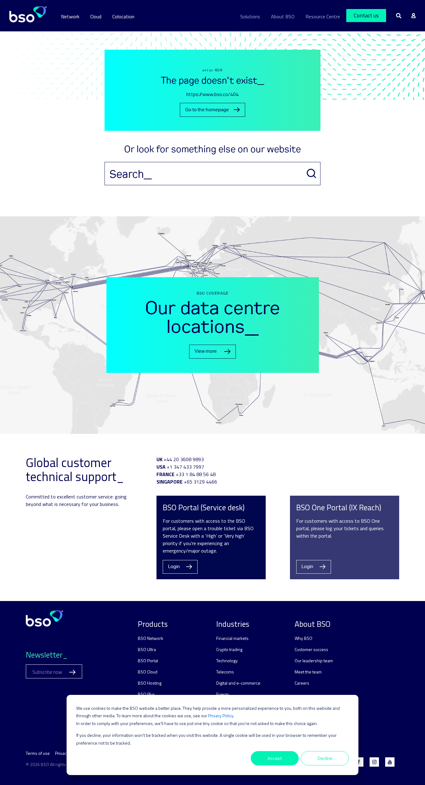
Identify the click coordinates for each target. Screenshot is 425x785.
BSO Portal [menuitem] (148, 660)
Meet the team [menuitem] (308, 671)
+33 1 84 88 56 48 (196, 474)
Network (70, 16)
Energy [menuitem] (222, 694)
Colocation (123, 16)
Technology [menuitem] (227, 660)
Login (174, 566)
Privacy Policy (220, 715)
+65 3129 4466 (200, 481)
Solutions (250, 16)
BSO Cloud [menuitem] (147, 671)
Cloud (95, 16)
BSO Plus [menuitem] (146, 694)
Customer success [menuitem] (311, 649)
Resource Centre (323, 16)
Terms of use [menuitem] (38, 753)
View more (205, 351)
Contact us (366, 15)
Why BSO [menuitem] (303, 638)
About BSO (283, 16)
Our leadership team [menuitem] (314, 660)
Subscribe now (47, 672)
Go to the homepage (207, 110)
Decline (325, 758)
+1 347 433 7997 (185, 467)
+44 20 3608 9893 (184, 459)
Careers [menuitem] (302, 683)
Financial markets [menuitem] (232, 638)
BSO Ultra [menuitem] (147, 649)
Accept (275, 758)
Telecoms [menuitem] (225, 671)
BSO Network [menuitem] (150, 638)
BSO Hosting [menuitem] (149, 683)
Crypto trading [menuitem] (229, 649)
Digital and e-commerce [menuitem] (238, 683)
